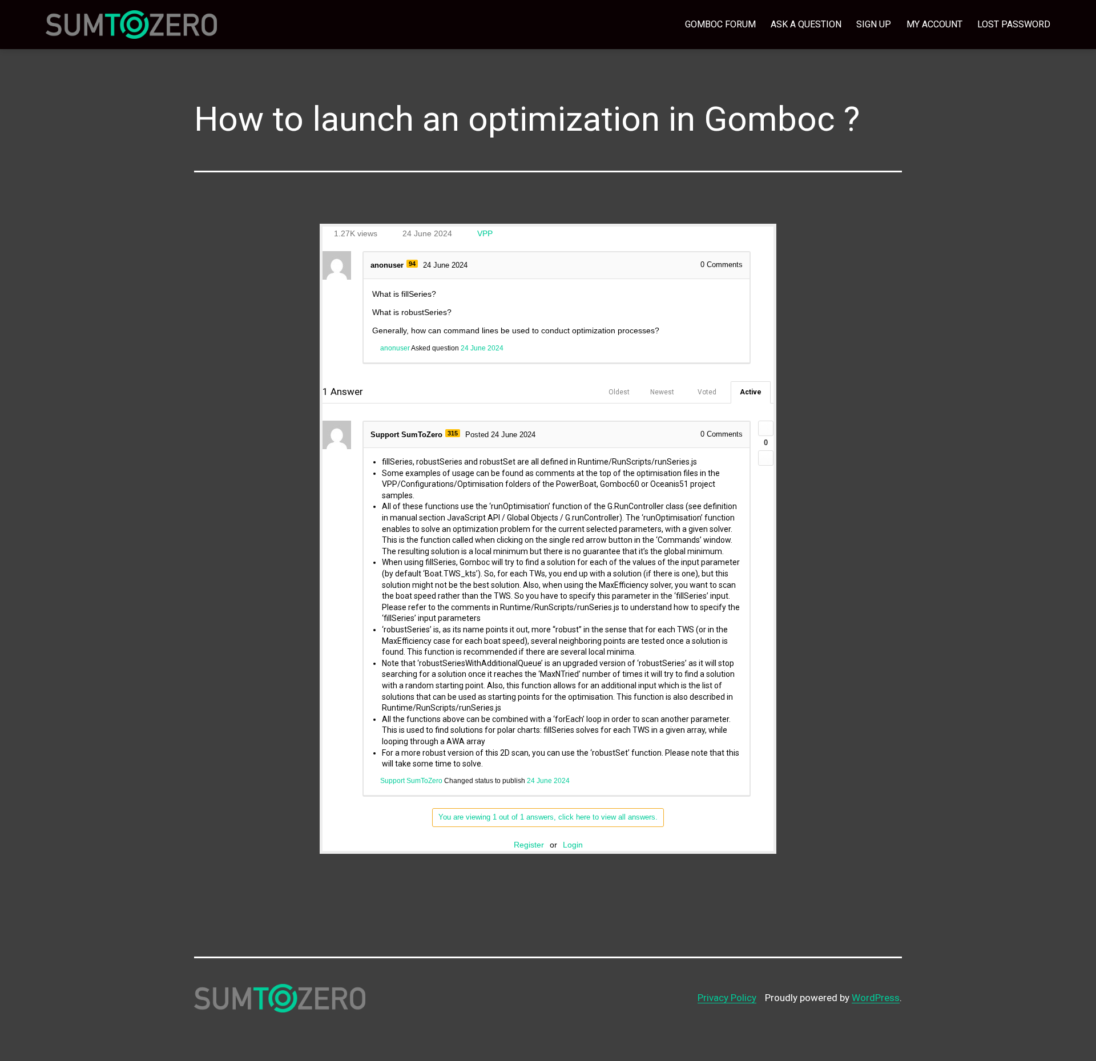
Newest (662, 392)
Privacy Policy (727, 997)
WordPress (876, 997)
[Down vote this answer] (765, 458)
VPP (485, 233)
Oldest (619, 392)
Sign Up (873, 24)
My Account (934, 24)
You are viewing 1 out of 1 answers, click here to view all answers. (548, 817)
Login (573, 844)
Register (529, 844)
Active (750, 392)
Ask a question (806, 24)
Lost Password (1013, 24)
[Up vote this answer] (765, 428)
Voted (707, 392)
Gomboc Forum (720, 24)
